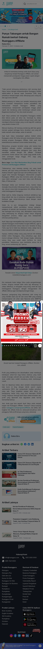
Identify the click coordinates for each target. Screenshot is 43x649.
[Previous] (35, 345)
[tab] (2, 345)
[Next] (40, 345)
